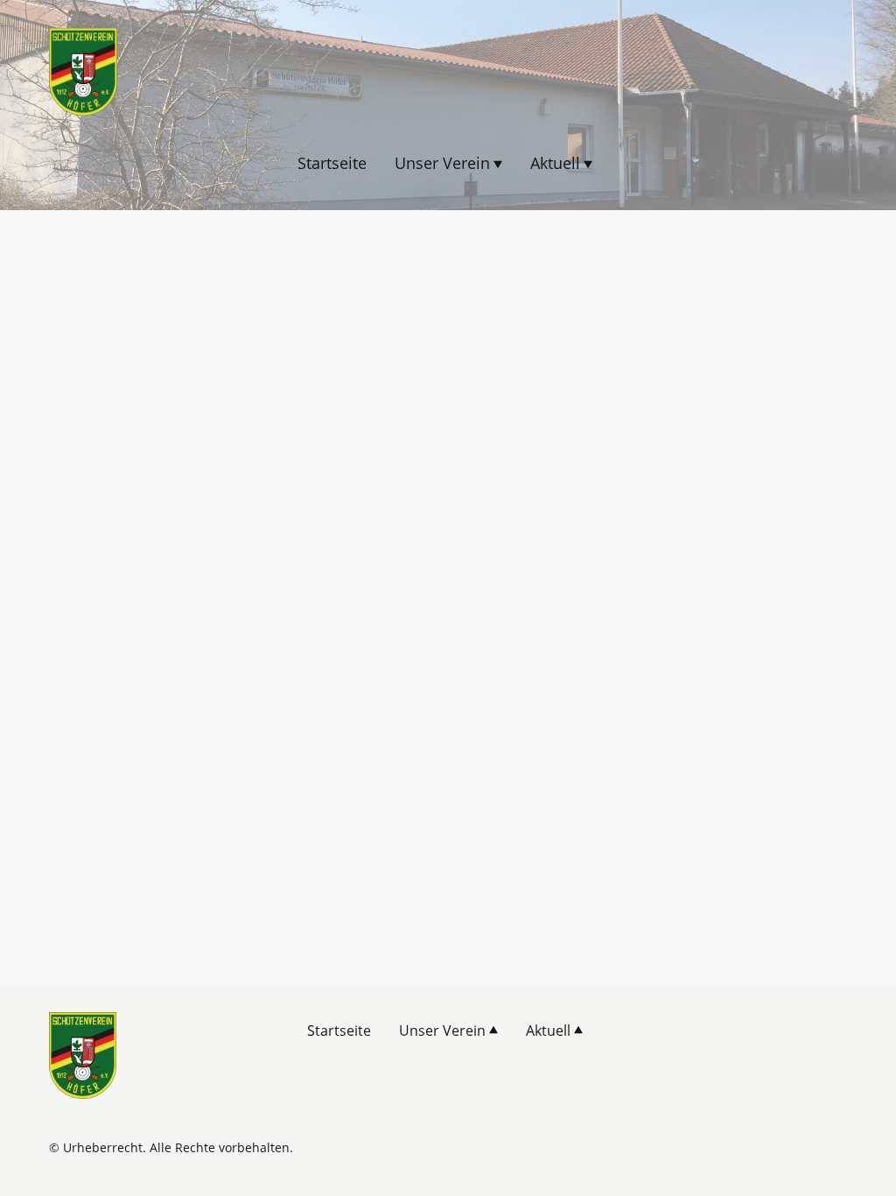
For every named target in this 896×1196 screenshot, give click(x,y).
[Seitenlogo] (83, 72)
